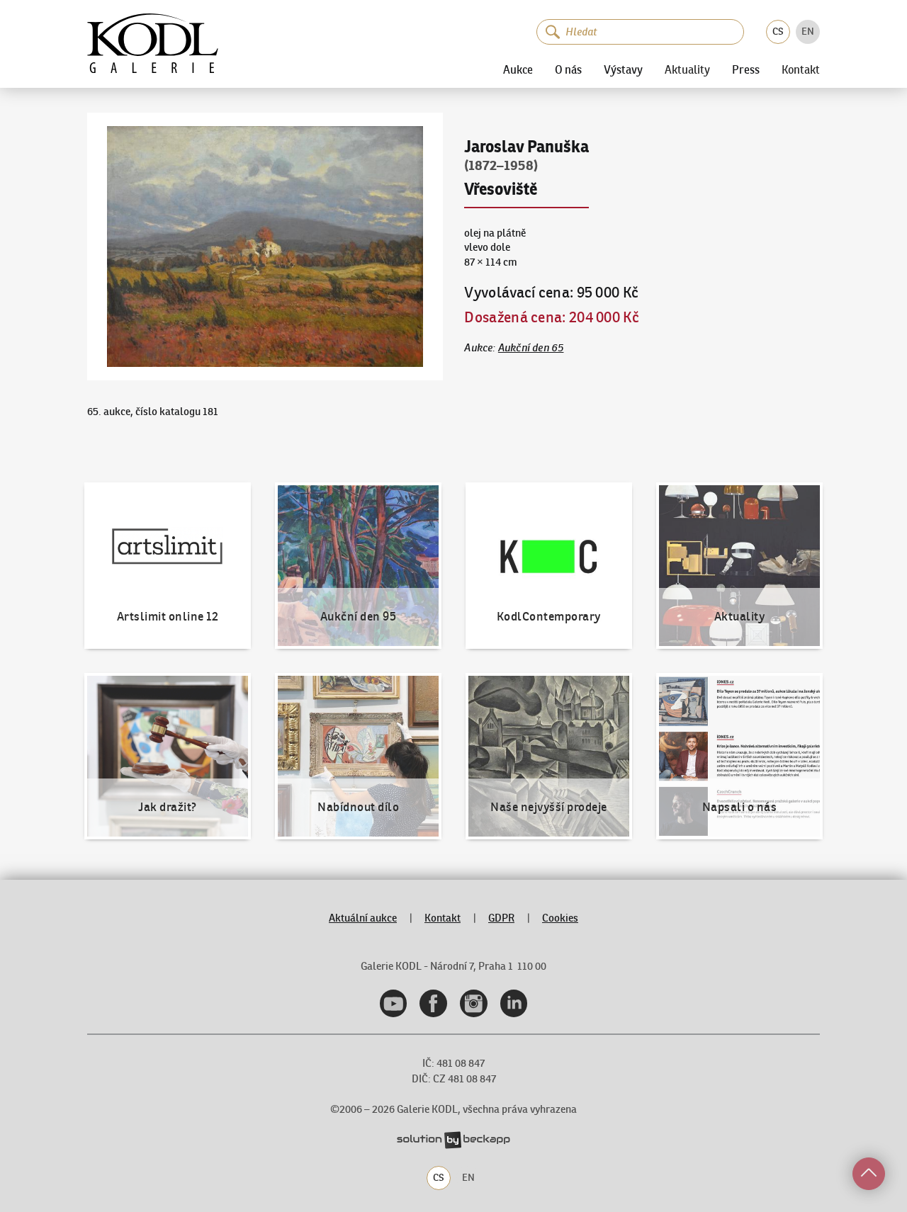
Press (746, 69)
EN (807, 31)
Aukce (518, 69)
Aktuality (687, 70)
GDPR (501, 917)
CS (778, 31)
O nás (568, 69)
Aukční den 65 (531, 347)
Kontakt (801, 70)
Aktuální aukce (363, 917)
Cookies (560, 917)
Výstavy (623, 69)
